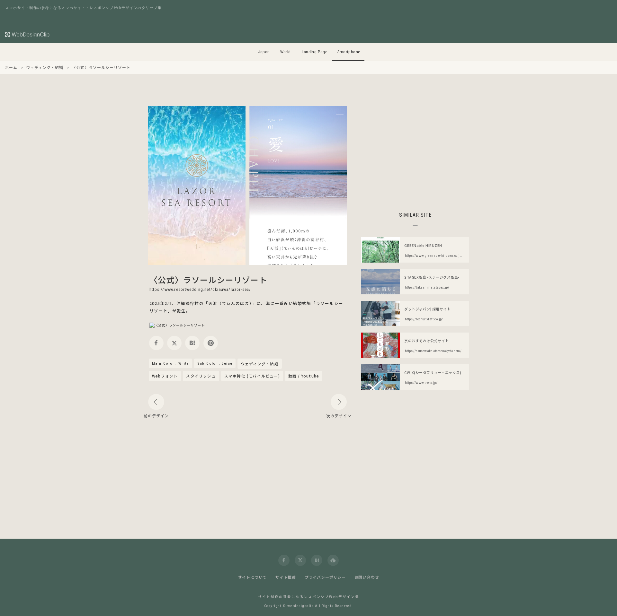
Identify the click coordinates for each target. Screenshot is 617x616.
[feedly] (333, 560)
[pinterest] (210, 343)
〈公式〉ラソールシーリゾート (208, 279)
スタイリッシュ (201, 375)
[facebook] (156, 343)
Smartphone (349, 51)
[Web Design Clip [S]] (27, 34)
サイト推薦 (285, 577)
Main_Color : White (170, 363)
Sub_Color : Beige (214, 363)
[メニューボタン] (604, 13)
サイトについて (252, 577)
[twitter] (174, 343)
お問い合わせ (366, 577)
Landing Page (315, 51)
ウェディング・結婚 (260, 364)
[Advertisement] (415, 151)
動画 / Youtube (303, 375)
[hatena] (192, 343)
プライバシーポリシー (325, 577)
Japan (264, 51)
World (285, 51)
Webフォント (165, 375)
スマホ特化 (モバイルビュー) (252, 375)
